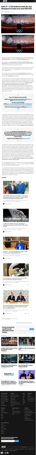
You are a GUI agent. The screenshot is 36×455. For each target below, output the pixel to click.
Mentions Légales (6, 450)
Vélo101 (2, 424)
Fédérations (3, 411)
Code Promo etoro (4, 405)
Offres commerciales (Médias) (29, 420)
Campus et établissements (16, 411)
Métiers (13, 414)
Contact (2, 450)
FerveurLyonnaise (3, 428)
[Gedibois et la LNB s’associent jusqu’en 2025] (27, 341)
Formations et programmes (16, 412)
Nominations (12, 405)
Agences (2, 417)
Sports (24, 393)
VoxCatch (2, 427)
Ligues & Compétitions (4, 412)
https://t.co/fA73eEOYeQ (12, 103)
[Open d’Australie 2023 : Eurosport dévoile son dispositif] (27, 358)
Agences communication (4, 399)
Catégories (12, 393)
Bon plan (26, 417)
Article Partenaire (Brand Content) (30, 412)
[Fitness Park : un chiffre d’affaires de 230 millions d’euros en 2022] (9, 358)
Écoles (13, 409)
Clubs (2, 414)
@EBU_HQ (30, 103)
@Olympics (29, 99)
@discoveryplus (16, 105)
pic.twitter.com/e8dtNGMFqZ (26, 105)
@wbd (5, 105)
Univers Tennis (3, 425)
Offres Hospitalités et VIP (31, 399)
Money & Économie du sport (15, 402)
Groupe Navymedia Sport (5, 422)
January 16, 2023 (26, 138)
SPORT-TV (2, 431)
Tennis (24, 399)
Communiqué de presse (28, 414)
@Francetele (8, 131)
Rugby (23, 396)
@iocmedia (25, 103)
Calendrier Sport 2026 (4, 396)
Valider (31, 329)
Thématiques (30, 393)
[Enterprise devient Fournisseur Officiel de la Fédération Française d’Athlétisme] (9, 341)
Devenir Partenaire (27, 409)
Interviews (2, 402)
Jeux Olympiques (13, 59)
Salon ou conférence (28, 415)
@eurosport (10, 105)
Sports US (24, 402)
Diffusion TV (29, 396)
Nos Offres (26, 408)
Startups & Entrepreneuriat (15, 396)
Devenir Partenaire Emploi (28, 411)
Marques (2, 409)
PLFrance (2, 430)
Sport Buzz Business (4, 393)
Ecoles (2, 418)
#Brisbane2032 (22, 100)
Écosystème (3, 408)
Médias (2, 415)
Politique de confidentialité (13, 450)
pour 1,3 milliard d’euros (19, 163)
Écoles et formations (15, 408)
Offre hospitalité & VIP (28, 418)
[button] (1, 1)
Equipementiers (13, 399)
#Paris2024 (15, 100)
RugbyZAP (2, 433)
